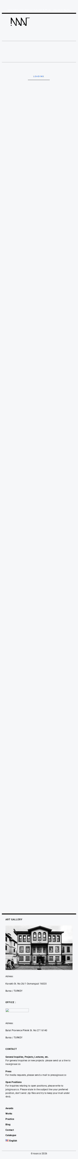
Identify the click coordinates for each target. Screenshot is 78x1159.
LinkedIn (41, 38)
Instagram (29, 38)
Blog (7, 1124)
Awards (9, 1108)
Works (8, 1113)
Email (51, 38)
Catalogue (10, 1135)
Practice (9, 1119)
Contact (9, 1130)
